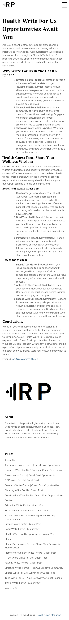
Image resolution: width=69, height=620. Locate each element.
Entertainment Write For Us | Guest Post (27, 510)
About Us (10, 460)
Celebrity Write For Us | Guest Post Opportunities (32, 485)
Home (8, 539)
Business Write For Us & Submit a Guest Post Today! (33, 470)
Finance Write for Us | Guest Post (23, 524)
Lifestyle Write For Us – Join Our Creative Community (34, 567)
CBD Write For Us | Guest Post (22, 480)
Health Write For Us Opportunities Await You (29, 534)
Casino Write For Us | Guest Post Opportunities (30, 475)
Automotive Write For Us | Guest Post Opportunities (33, 465)
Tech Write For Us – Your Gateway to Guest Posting (33, 578)
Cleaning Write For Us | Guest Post (24, 490)
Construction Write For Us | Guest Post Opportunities (34, 495)
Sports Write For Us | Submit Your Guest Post (30, 572)
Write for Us (11, 588)
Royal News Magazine (49, 615)
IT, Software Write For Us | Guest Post (26, 557)
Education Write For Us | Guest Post (24, 505)
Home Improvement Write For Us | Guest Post (30, 552)
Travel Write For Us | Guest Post (22, 583)
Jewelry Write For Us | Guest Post (23, 562)
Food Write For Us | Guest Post (22, 529)
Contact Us (11, 500)
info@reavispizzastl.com (25, 359)
